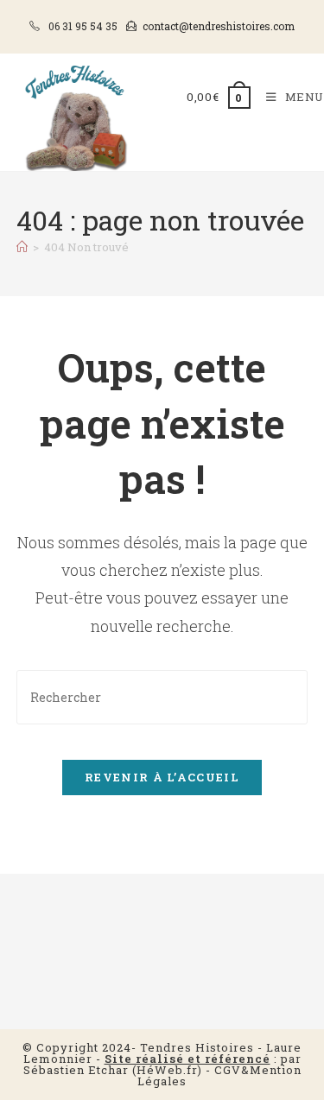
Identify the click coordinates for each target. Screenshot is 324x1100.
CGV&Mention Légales (219, 1075)
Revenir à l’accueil (162, 777)
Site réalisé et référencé (187, 1058)
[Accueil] (22, 247)
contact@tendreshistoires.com (219, 26)
